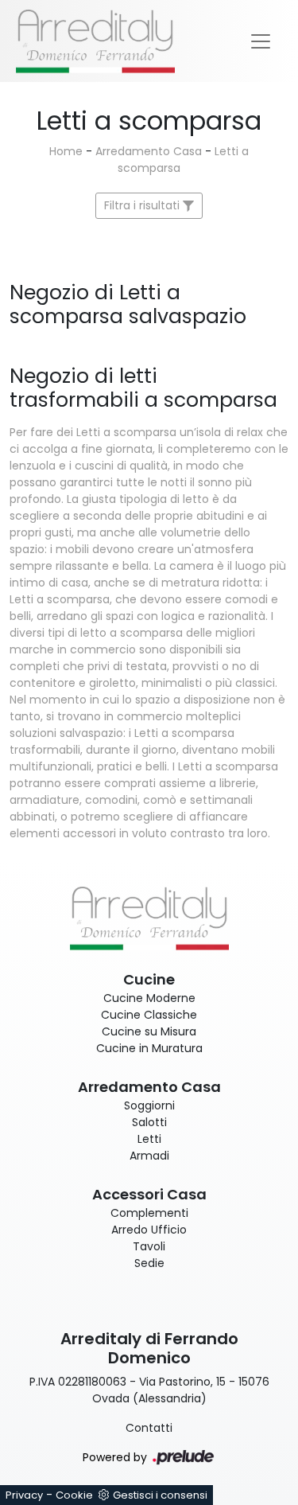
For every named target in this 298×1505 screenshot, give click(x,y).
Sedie (149, 1263)
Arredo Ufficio (149, 1230)
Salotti (149, 1122)
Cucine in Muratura (149, 1048)
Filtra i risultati (143, 205)
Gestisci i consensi (160, 1495)
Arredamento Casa (148, 151)
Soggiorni (149, 1105)
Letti (149, 1139)
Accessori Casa (149, 1194)
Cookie (74, 1495)
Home (66, 151)
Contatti (149, 1428)
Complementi (149, 1213)
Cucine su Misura (149, 1031)
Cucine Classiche (149, 1015)
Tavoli (149, 1246)
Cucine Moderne (149, 998)
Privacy (24, 1495)
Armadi (149, 1156)
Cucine (149, 979)
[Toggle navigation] (260, 41)
